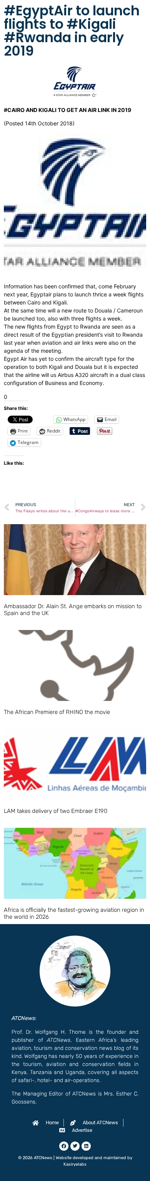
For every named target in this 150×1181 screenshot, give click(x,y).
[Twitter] (75, 1146)
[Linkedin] (86, 1146)
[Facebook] (63, 1146)
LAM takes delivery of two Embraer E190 (55, 811)
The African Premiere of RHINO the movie (57, 712)
